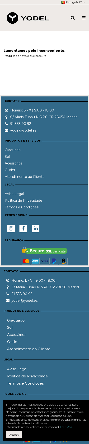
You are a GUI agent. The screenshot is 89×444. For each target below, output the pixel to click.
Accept (14, 434)
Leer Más (66, 427)
